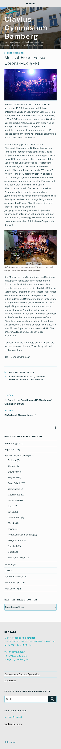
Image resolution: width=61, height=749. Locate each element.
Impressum (10, 680)
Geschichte (14, 494)
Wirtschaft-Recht (17, 557)
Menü (32, 3)
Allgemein (9, 449)
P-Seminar (37, 379)
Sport (11, 552)
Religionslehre (15, 540)
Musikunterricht (19, 379)
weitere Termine (13, 724)
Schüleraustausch (13, 576)
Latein (11, 512)
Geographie (14, 489)
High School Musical (21, 377)
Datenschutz (10, 742)
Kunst (11, 506)
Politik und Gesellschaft (20, 534)
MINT (7, 570)
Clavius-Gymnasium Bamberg (26, 27)
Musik (30, 372)
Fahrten (8, 564)
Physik (11, 529)
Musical (41, 377)
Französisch (14, 483)
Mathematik (14, 517)
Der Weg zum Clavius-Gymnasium (22, 674)
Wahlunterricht (12, 582)
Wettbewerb (11, 588)
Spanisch (13, 546)
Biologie (12, 460)
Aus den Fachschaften (16, 455)
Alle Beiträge (17, 372)
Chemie (12, 466)
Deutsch (12, 471)
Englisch (12, 477)
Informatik (13, 500)
